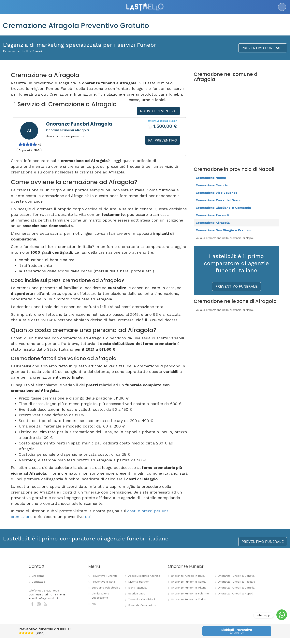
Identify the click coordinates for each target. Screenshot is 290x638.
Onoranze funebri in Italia (188, 575)
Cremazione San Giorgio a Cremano (224, 230)
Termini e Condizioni (141, 599)
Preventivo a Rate (103, 581)
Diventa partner (138, 581)
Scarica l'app (136, 593)
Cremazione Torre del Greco (218, 200)
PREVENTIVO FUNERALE (263, 48)
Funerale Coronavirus (142, 605)
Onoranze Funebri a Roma (188, 581)
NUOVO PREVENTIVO (158, 111)
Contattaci (39, 581)
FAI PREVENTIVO (162, 140)
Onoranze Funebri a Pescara (236, 581)
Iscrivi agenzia (137, 587)
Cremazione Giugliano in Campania (223, 208)
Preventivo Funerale (105, 575)
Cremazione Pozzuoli (212, 215)
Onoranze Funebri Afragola (79, 124)
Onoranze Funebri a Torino (188, 599)
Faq (94, 603)
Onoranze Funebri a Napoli (235, 593)
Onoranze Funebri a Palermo (190, 593)
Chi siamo (38, 575)
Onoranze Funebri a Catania (236, 587)
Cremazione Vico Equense (216, 193)
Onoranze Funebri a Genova (236, 575)
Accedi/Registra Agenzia (144, 575)
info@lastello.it (49, 598)
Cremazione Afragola (213, 222)
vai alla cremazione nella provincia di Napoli (225, 237)
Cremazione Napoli (211, 178)
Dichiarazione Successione (100, 595)
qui (88, 516)
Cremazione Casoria (212, 185)
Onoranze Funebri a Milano (189, 587)
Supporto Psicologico (106, 587)
